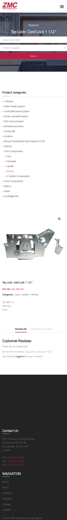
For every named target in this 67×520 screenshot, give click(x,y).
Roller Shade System (14, 106)
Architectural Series (14, 126)
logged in (20, 356)
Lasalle (10, 166)
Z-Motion (8, 101)
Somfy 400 (9, 131)
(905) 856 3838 (15, 457)
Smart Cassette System (16, 116)
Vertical (8, 146)
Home (5, 482)
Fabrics (7, 186)
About (5, 487)
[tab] (21, 329)
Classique (11, 161)
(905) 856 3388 (15, 461)
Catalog (6, 504)
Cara (9, 156)
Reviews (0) (20, 329)
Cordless (8, 136)
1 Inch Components (13, 151)
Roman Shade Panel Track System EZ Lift (24, 141)
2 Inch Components (13, 181)
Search (33, 56)
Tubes (7, 191)
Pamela (10, 171)
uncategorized (11, 196)
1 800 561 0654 (16, 465)
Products (7, 493)
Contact (6, 510)
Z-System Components (18, 176)
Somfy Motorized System (16, 111)
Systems (7, 498)
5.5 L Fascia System (14, 121)
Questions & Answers (41, 329)
